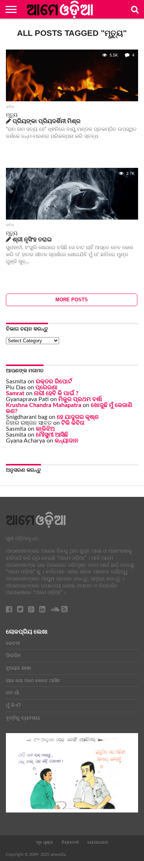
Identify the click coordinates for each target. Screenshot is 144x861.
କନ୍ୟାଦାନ (66, 441)
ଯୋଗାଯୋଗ (98, 842)
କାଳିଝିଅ (45, 429)
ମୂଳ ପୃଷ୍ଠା (44, 842)
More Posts (71, 299)
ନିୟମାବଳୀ (70, 842)
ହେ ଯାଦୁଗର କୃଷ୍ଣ (78, 417)
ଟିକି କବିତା (73, 423)
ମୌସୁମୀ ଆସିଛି (52, 435)
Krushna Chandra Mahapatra (43, 405)
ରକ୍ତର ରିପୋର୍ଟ (54, 381)
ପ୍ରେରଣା (46, 387)
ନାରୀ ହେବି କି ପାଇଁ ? (56, 393)
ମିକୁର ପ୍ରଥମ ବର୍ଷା (80, 399)
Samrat (15, 393)
